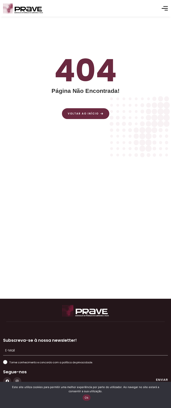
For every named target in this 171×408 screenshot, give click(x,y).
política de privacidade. (77, 362)
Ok (86, 397)
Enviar (162, 379)
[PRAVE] (23, 8)
